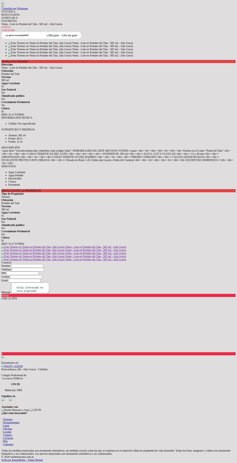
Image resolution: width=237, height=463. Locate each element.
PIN (3, 273)
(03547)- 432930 (13, 366)
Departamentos (11, 422)
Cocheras (8, 438)
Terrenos (7, 419)
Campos (7, 434)
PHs (5, 441)
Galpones (8, 444)
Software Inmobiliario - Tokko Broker (22, 459)
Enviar (5, 295)
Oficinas (7, 428)
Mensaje (6, 292)
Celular (5, 276)
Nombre (5, 265)
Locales (7, 431)
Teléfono (6, 269)
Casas (6, 425)
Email (4, 280)
